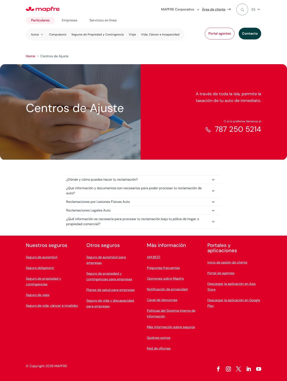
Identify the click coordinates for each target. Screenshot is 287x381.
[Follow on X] (238, 369)
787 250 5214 (238, 129)
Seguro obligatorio (40, 268)
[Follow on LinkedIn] (248, 369)
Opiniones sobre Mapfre (165, 278)
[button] (256, 9)
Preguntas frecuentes (163, 268)
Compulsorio (57, 34)
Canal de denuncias (162, 300)
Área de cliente (213, 9)
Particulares (40, 20)
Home (30, 56)
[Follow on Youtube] (258, 369)
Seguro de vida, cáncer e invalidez (52, 305)
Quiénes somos (158, 337)
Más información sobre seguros (171, 327)
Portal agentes (219, 33)
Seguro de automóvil (41, 257)
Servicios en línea (103, 20)
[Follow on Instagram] (228, 369)
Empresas (69, 20)
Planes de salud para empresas (110, 290)
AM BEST (154, 257)
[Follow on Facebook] (218, 369)
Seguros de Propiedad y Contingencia (97, 34)
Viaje (132, 34)
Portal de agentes (220, 273)
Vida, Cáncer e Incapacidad (160, 34)
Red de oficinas (159, 348)
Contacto (250, 33)
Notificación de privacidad (167, 289)
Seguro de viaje (37, 295)
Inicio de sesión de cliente (227, 262)
